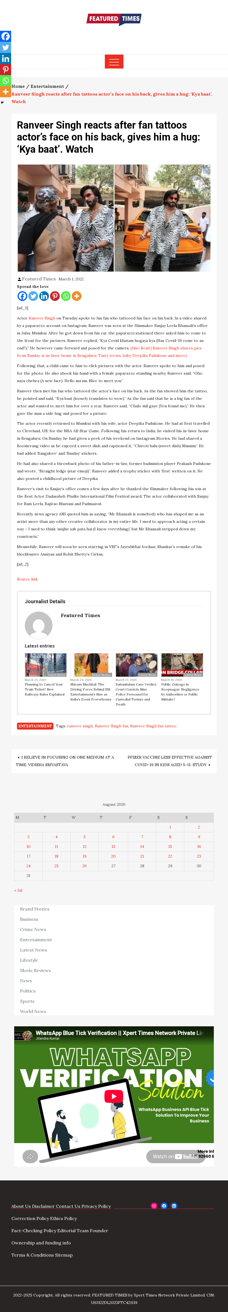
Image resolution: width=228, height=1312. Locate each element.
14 (142, 846)
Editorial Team (73, 1230)
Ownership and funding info (41, 1242)
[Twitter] (33, 296)
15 (170, 846)
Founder (99, 1230)
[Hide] (2, 102)
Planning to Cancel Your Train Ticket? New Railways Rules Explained (45, 689)
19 (84, 856)
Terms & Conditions (32, 1255)
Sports (27, 1001)
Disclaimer (43, 1206)
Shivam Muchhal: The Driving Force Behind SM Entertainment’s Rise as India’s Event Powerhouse (90, 691)
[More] (76, 296)
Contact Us (68, 1206)
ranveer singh (80, 725)
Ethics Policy (63, 1218)
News (26, 980)
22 (170, 856)
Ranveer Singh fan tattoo (153, 725)
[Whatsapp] (66, 296)
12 (84, 846)
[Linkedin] (44, 296)
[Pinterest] (55, 296)
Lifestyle (29, 960)
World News (33, 1011)
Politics (28, 991)
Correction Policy (30, 1218)
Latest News (56, 675)
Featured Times (114, 37)
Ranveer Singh (42, 318)
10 (28, 846)
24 (28, 865)
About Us (21, 1206)
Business (29, 919)
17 (28, 856)
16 (199, 846)
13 (113, 846)
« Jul (18, 890)
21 (142, 856)
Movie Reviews (35, 970)
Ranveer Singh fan (111, 725)
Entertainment (35, 726)
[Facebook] (22, 296)
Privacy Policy (96, 1206)
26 (85, 865)
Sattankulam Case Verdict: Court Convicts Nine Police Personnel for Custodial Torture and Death (136, 694)
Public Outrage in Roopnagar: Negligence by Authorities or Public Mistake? (180, 691)
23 (199, 856)
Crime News (33, 929)
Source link (27, 579)
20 (113, 856)
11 (56, 846)
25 (56, 865)
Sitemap (64, 1255)
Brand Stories (101, 675)
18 (56, 856)
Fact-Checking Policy (33, 1230)
